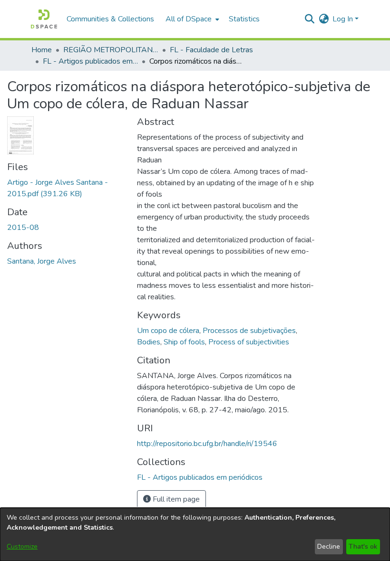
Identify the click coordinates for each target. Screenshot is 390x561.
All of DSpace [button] (189, 19)
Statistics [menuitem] (244, 19)
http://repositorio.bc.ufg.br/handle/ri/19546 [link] (207, 443)
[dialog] (195, 534)
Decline (328, 546)
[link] (200, 477)
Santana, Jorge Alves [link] (41, 261)
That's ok (363, 546)
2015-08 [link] (23, 227)
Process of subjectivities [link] (248, 342)
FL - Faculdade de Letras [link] (211, 50)
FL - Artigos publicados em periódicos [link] (90, 61)
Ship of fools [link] (184, 342)
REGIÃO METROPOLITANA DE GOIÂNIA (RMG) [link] (110, 50)
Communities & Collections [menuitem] (110, 19)
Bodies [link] (148, 342)
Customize (22, 546)
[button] (44, 19)
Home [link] (41, 50)
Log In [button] (343, 19)
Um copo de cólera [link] (168, 330)
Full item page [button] (175, 499)
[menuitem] (191, 19)
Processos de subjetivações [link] (249, 330)
